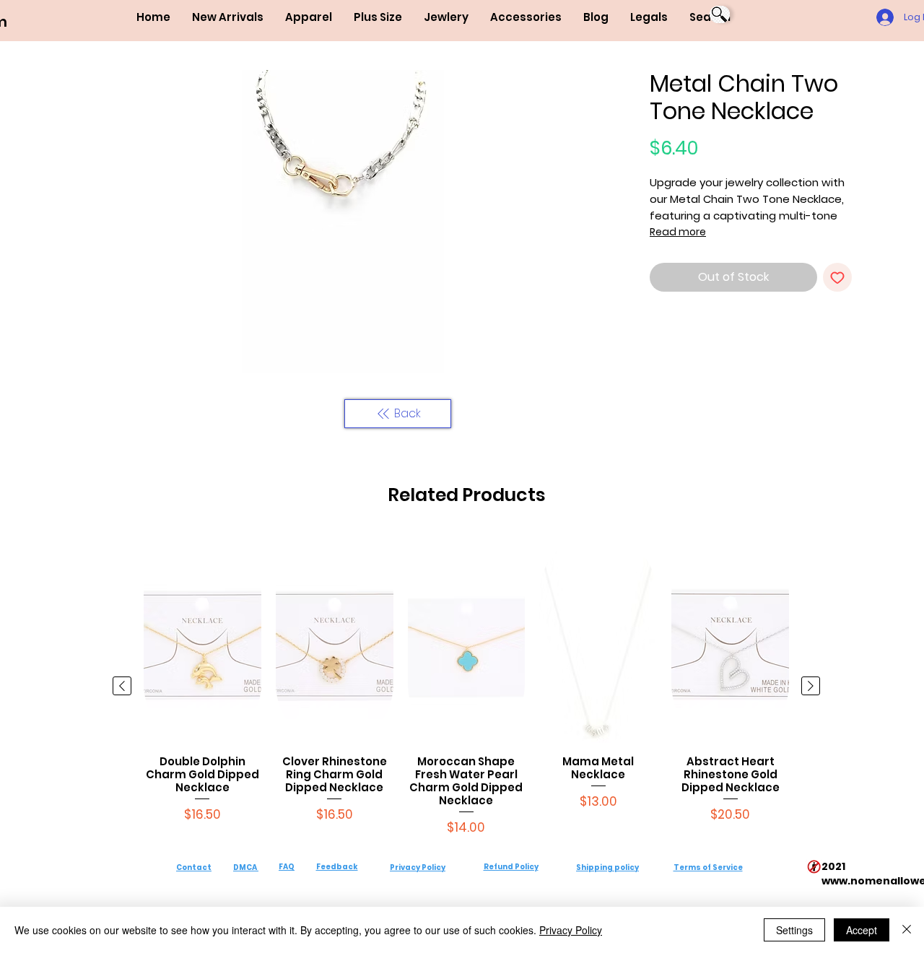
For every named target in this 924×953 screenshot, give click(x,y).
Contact (194, 867)
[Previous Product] (122, 685)
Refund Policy (511, 866)
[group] (466, 685)
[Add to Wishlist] (837, 277)
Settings (794, 930)
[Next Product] (810, 685)
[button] (308, 17)
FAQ (287, 866)
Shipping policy (607, 867)
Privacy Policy (417, 867)
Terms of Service (708, 867)
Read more (678, 232)
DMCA (245, 867)
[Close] (906, 929)
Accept (861, 930)
